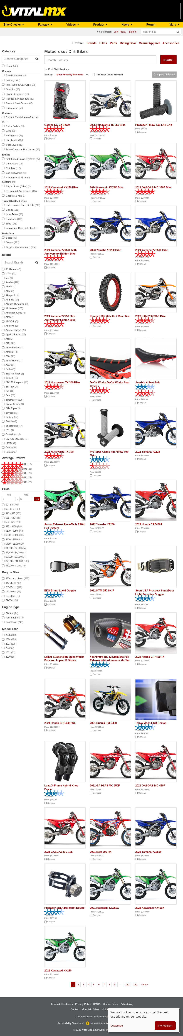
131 (128, 984)
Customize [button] (116, 1025)
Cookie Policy (110, 1004)
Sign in (133, 31)
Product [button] (99, 24)
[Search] (178, 32)
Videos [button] (71, 24)
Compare (51, 139)
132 (136, 984)
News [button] (126, 24)
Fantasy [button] (44, 24)
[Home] (34, 10)
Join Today (120, 31)
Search (168, 59)
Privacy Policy (83, 1004)
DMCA (96, 1004)
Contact (75, 1009)
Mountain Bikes (90, 1009)
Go (37, 499)
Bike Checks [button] (12, 24)
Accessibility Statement (71, 1023)
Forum (150, 24)
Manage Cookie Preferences (91, 1016)
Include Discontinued (110, 74)
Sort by (48, 74)
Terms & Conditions (62, 1004)
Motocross (107, 1009)
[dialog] (143, 1020)
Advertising (127, 1004)
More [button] (173, 24)
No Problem (165, 1025)
